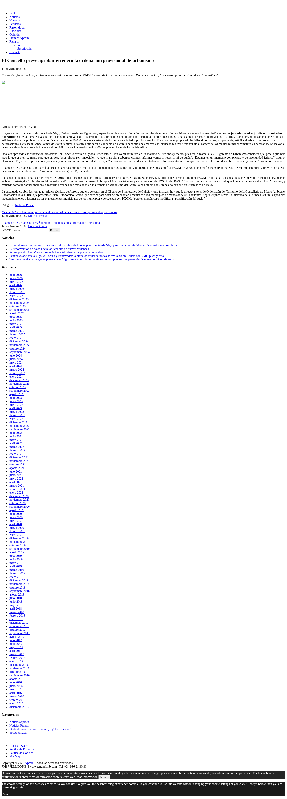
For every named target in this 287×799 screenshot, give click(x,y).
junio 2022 (16, 436)
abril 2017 (15, 650)
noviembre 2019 (19, 541)
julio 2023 (15, 397)
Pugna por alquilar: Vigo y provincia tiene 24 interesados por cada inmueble (56, 252)
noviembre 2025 (19, 302)
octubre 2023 (17, 387)
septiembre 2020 (19, 506)
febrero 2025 (17, 334)
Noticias (14, 17)
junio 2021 (16, 475)
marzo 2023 (16, 411)
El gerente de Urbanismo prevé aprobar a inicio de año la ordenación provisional (51, 222)
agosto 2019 (16, 552)
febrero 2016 (17, 700)
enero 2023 (16, 418)
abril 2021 (15, 482)
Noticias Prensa (24, 205)
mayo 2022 (16, 439)
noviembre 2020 (19, 499)
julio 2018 (15, 598)
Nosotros (14, 20)
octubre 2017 (17, 629)
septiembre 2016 (19, 675)
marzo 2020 (16, 527)
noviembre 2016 (19, 668)
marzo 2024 (16, 369)
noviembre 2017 (19, 626)
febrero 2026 (17, 292)
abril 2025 (15, 327)
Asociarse (15, 31)
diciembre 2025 (19, 299)
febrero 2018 (17, 615)
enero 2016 (16, 703)
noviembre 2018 (19, 584)
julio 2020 (15, 513)
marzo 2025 (16, 331)
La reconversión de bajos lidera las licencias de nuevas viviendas (49, 249)
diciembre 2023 (19, 380)
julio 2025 (15, 316)
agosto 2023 (16, 394)
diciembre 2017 (19, 622)
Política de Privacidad (22, 749)
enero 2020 (16, 534)
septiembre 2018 (19, 591)
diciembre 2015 (19, 707)
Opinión (14, 34)
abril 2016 (15, 693)
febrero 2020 (17, 531)
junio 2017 (16, 643)
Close (5, 794)
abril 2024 (15, 366)
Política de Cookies (21, 752)
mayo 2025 (16, 323)
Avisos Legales (18, 745)
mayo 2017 (16, 647)
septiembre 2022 (19, 429)
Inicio (12, 13)
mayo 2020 (16, 520)
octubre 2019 (17, 545)
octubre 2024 (17, 348)
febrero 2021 (17, 489)
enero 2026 (16, 295)
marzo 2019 (16, 570)
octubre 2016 (17, 671)
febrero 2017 (17, 657)
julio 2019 (15, 555)
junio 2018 (16, 601)
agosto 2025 (16, 313)
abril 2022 (15, 443)
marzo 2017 (16, 654)
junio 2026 (16, 278)
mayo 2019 (16, 562)
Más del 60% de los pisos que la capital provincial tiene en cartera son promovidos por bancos (59, 212)
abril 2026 (15, 285)
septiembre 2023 (19, 390)
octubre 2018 (17, 587)
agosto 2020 (16, 510)
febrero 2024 (17, 373)
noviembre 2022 (19, 425)
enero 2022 (16, 454)
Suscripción (24, 48)
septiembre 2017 (19, 633)
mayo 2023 (16, 404)
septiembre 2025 (19, 309)
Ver (19, 45)
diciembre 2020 (19, 496)
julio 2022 (15, 432)
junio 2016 (16, 686)
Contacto (14, 52)
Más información (87, 776)
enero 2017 (16, 661)
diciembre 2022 (19, 422)
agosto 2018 (16, 594)
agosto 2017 (16, 636)
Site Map (14, 756)
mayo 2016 (16, 689)
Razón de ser (17, 27)
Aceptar (104, 777)
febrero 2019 (17, 573)
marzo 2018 (16, 612)
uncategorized (18, 732)
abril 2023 (15, 408)
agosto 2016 (16, 678)
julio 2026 (15, 274)
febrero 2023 (17, 415)
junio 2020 (16, 517)
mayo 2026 (16, 281)
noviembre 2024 (19, 345)
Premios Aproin (19, 38)
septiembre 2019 (19, 548)
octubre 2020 (17, 503)
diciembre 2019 (19, 538)
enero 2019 (16, 577)
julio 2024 (15, 355)
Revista (14, 41)
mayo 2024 (16, 362)
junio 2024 (16, 359)
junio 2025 (16, 320)
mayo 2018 (16, 605)
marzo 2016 (16, 696)
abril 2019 (15, 566)
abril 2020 (15, 524)
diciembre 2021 (19, 457)
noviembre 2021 (19, 461)
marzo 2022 (16, 447)
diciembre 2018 (19, 580)
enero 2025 (16, 338)
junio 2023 (16, 401)
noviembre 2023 (19, 383)
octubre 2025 (17, 306)
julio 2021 (15, 471)
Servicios (15, 24)
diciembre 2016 (19, 664)
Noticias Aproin (19, 722)
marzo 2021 (16, 485)
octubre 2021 (17, 464)
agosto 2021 (16, 468)
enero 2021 (16, 492)
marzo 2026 (16, 288)
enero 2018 (16, 619)
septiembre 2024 (19, 352)
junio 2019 (16, 559)
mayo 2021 (16, 478)
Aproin (29, 763)
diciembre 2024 (19, 341)
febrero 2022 (17, 450)
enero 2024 (16, 376)
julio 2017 (15, 640)
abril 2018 (15, 608)
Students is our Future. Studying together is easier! (40, 729)
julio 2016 (15, 682)
